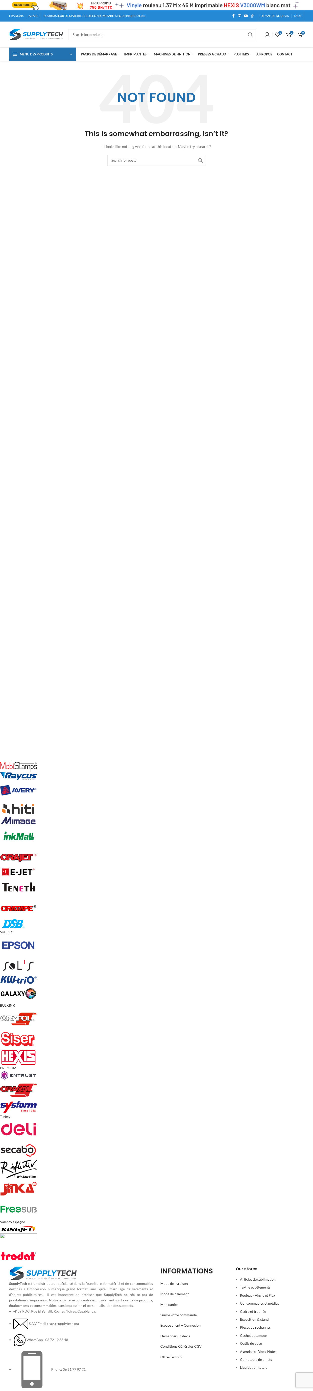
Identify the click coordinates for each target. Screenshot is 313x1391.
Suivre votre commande (178, 1315)
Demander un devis (175, 1336)
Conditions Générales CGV (181, 1346)
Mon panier (169, 1304)
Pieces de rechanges (255, 1327)
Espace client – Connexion (180, 1325)
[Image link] (43, 1273)
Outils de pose (251, 1343)
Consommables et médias (259, 1303)
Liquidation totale (253, 1367)
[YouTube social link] (245, 16)
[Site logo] (36, 34)
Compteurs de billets (256, 1359)
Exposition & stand (254, 1319)
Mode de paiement (174, 1294)
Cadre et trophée (253, 1311)
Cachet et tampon (253, 1335)
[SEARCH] (250, 34)
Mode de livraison (174, 1283)
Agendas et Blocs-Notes (258, 1351)
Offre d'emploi (171, 1357)
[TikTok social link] (252, 16)
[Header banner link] (156, 5)
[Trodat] (147, 1011)
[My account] (267, 35)
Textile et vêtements (255, 1287)
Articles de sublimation (258, 1279)
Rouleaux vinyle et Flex (257, 1295)
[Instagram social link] (239, 16)
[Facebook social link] (234, 16)
